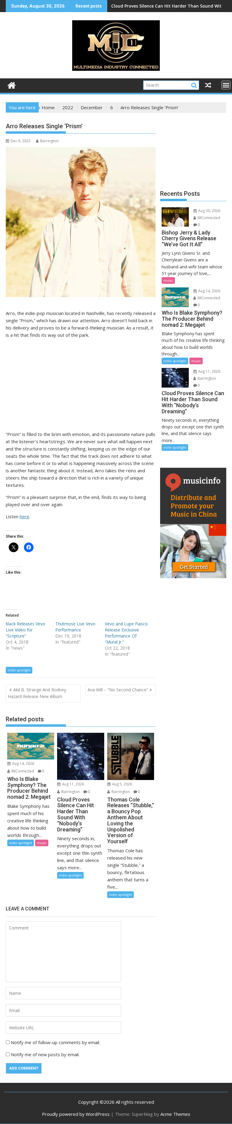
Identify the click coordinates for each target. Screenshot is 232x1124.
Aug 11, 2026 (72, 784)
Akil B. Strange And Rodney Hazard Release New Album (37, 693)
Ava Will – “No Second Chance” (118, 690)
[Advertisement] (81, 385)
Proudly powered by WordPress (76, 1114)
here (24, 516)
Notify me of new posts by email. (45, 1054)
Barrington (49, 140)
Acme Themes (175, 1114)
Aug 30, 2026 (208, 210)
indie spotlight (19, 670)
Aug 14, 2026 (22, 763)
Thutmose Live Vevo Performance (75, 627)
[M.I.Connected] (12, 84)
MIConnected (22, 771)
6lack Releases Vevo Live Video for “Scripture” (25, 630)
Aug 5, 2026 (121, 784)
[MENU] (225, 85)
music (42, 843)
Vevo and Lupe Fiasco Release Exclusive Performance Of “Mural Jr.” (126, 633)
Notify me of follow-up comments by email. (55, 1042)
